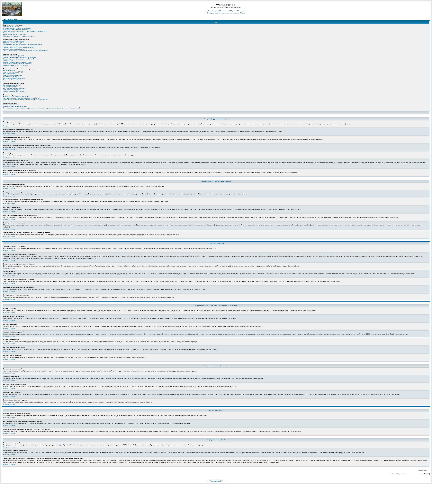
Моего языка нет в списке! (11, 46)
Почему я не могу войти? (11, 26)
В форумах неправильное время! (13, 43)
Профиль (211, 13)
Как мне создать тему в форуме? (13, 56)
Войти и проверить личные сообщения (228, 13)
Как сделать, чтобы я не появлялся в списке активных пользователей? (25, 31)
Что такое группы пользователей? (14, 88)
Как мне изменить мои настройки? (14, 41)
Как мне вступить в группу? (11, 90)
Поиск (215, 11)
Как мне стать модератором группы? (14, 91)
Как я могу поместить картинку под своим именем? (19, 47)
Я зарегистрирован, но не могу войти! (15, 34)
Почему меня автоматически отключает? (16, 30)
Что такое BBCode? (9, 70)
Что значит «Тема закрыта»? (12, 80)
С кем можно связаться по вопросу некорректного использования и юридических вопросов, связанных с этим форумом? (41, 108)
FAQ (209, 11)
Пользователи (224, 11)
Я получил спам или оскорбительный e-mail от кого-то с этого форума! (25, 99)
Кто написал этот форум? (11, 105)
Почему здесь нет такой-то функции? (15, 106)
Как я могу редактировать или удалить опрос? (17, 62)
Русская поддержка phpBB (216, 481)
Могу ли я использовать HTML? (13, 72)
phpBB (212, 480)
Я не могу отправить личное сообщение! (16, 96)
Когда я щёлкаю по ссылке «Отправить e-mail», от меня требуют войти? (26, 50)
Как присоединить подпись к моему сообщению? (18, 59)
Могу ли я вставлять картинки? (12, 75)
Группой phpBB (64, 445)
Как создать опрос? (9, 60)
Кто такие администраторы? (12, 85)
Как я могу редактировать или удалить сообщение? (19, 57)
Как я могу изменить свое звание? (14, 49)
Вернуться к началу (9, 126)
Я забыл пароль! (8, 33)
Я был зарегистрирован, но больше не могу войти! (19, 36)
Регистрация (242, 11)
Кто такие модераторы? (10, 86)
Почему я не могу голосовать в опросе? (15, 65)
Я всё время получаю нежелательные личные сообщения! (21, 98)
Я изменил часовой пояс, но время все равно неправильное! (22, 44)
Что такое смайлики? (9, 73)
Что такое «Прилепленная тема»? (14, 78)
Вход (243, 13)
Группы (233, 11)
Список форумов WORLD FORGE (13, 19)
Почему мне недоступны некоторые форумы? (17, 64)
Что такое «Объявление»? (11, 77)
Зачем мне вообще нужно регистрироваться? (17, 28)
